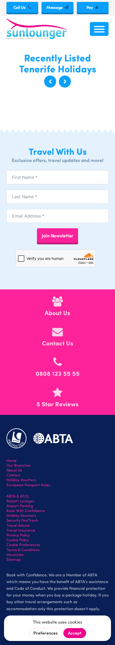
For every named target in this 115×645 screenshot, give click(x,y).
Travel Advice (18, 525)
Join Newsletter (57, 235)
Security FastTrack (22, 520)
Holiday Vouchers (21, 479)
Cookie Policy (17, 539)
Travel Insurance (20, 530)
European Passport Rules (28, 484)
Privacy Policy (18, 535)
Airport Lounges (20, 501)
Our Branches (18, 465)
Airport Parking (19, 505)
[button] (50, 82)
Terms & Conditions (23, 549)
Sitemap (13, 559)
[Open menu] (99, 29)
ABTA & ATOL (17, 496)
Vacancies (15, 554)
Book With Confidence (25, 510)
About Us (14, 470)
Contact (13, 475)
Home (11, 460)
